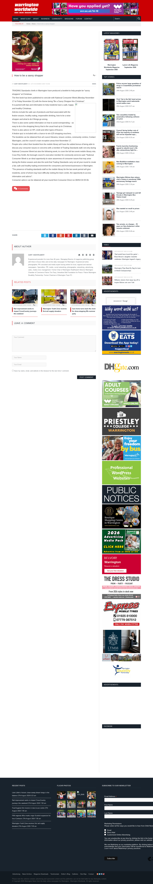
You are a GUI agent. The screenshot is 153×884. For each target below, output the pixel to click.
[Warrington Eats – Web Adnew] (121, 354)
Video (106, 245)
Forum (79, 19)
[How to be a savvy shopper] (54, 51)
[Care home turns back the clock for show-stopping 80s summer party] (83, 297)
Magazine (69, 19)
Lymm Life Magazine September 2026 (130, 66)
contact (88, 19)
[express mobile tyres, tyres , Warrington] (121, 628)
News (15, 19)
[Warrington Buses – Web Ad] (121, 460)
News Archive (27, 874)
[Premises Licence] (121, 503)
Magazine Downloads (41, 874)
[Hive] (121, 528)
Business (45, 19)
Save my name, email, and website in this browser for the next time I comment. (41, 371)
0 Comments (23, 189)
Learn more (108, 848)
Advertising (16, 874)
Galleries (75, 874)
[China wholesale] (121, 379)
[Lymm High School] (121, 652)
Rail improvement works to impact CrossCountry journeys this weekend (25, 311)
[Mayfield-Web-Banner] (121, 329)
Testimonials (54, 874)
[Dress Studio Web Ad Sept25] (121, 598)
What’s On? (26, 19)
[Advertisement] (54, 210)
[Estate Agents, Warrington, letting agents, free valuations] (121, 574)
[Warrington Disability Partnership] (122, 677)
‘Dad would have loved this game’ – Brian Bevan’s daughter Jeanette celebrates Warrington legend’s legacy (127, 256)
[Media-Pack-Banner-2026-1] (121, 553)
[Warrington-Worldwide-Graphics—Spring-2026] (121, 406)
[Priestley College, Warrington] (121, 435)
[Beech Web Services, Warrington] (121, 484)
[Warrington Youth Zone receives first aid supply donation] (54, 297)
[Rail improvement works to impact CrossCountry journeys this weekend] (25, 297)
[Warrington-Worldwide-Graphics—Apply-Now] (95, 14)
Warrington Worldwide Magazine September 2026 (111, 67)
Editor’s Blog (65, 874)
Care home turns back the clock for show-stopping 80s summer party (84, 311)
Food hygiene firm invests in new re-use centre (28, 808)
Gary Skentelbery (20, 84)
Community (57, 19)
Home (28, 24)
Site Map (83, 874)
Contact (91, 874)
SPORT (36, 19)
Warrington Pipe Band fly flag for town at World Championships (127, 269)
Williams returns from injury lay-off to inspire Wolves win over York (127, 281)
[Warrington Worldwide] (28, 8)
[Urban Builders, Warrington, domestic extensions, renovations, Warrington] (121, 661)
